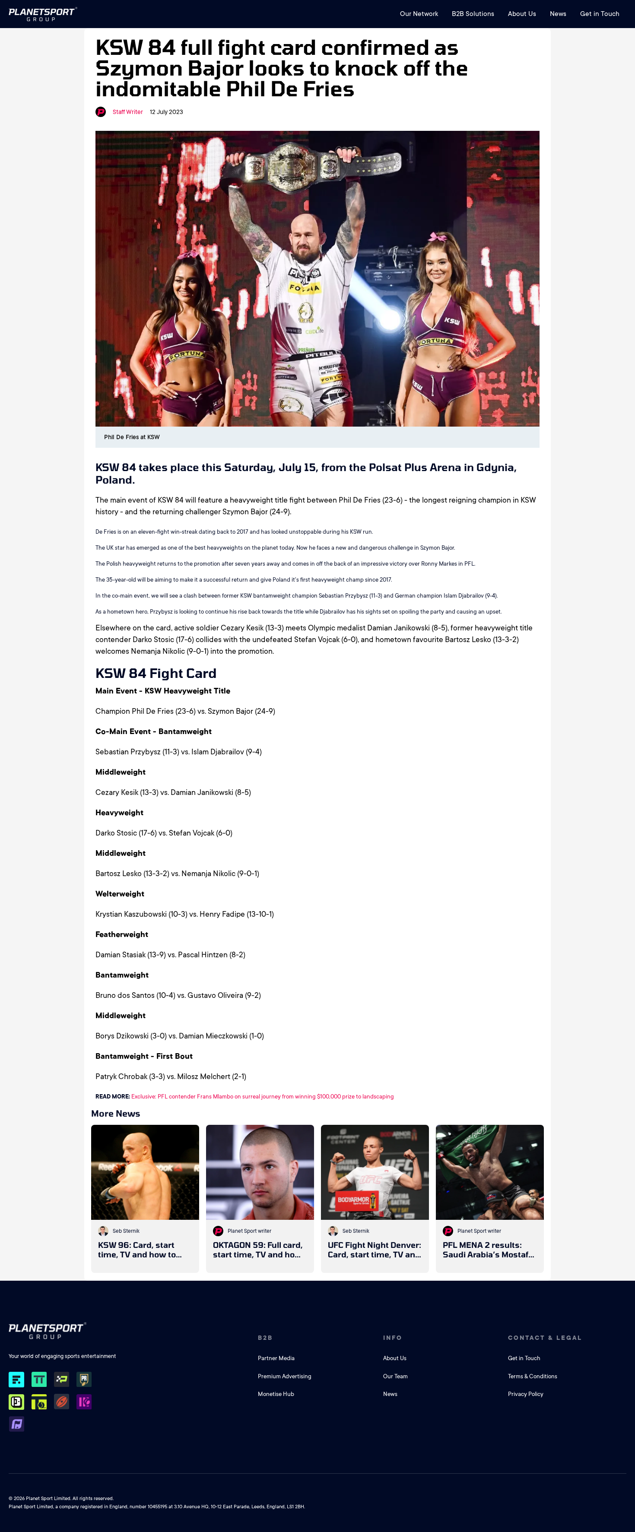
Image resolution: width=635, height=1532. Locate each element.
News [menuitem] (558, 14)
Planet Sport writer (249, 1231)
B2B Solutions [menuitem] (473, 14)
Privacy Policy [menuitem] (525, 1394)
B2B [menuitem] (265, 1337)
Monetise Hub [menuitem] (276, 1394)
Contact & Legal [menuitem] (545, 1337)
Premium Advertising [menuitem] (284, 1376)
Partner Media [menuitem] (276, 1358)
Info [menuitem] (393, 1337)
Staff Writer (128, 111)
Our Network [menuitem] (419, 14)
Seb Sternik (126, 1231)
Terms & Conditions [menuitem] (532, 1376)
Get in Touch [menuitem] (599, 14)
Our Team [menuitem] (395, 1376)
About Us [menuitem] (522, 14)
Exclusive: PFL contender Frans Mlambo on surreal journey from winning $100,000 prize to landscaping (262, 1096)
